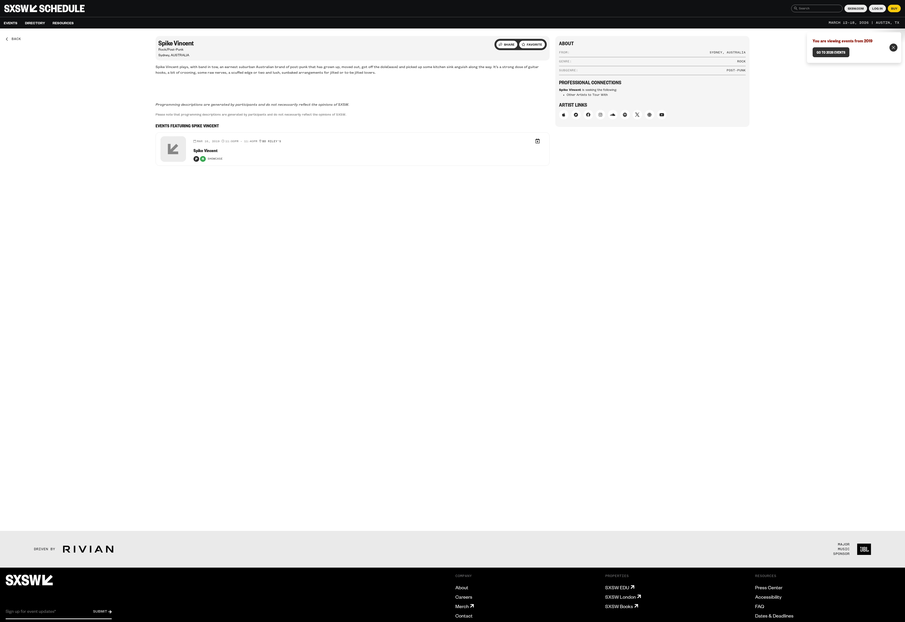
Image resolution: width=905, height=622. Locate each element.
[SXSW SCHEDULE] (44, 8)
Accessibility (768, 597)
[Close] (893, 48)
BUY (894, 8)
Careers (463, 597)
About (461, 587)
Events (10, 23)
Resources (63, 23)
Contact (464, 615)
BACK (15, 39)
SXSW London (620, 597)
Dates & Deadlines (774, 615)
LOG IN (877, 8)
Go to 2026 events (831, 52)
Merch (462, 606)
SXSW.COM (856, 8)
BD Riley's (271, 141)
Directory (35, 23)
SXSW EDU (617, 587)
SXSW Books (619, 606)
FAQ (759, 606)
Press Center (768, 587)
